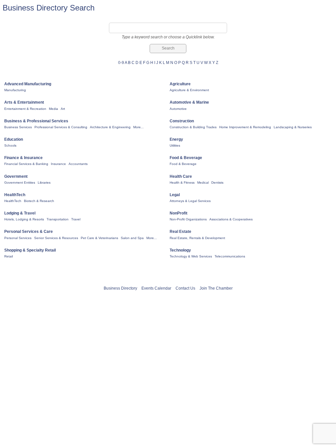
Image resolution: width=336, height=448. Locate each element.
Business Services (18, 127)
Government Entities (19, 182)
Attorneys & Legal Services (190, 201)
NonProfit (178, 213)
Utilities (175, 145)
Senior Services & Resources (56, 238)
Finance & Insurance (23, 157)
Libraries (44, 182)
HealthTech (14, 195)
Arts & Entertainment (24, 102)
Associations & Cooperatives (231, 219)
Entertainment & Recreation (25, 109)
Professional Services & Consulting (60, 127)
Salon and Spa (132, 238)
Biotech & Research (39, 201)
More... (138, 127)
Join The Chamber (216, 288)
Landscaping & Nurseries (293, 127)
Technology (180, 250)
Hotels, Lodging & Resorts (24, 219)
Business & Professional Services (36, 121)
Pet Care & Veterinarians (99, 238)
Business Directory (120, 288)
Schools (10, 145)
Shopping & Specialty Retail (30, 250)
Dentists (217, 182)
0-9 (121, 62)
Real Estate (180, 231)
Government (16, 176)
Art (63, 109)
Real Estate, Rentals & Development (197, 238)
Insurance (58, 164)
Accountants (78, 164)
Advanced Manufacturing (27, 84)
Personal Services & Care (28, 231)
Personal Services (18, 238)
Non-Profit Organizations (188, 219)
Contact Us (185, 288)
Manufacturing (15, 90)
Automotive (178, 109)
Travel (75, 219)
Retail (8, 256)
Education (13, 139)
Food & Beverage (186, 157)
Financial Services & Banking (26, 164)
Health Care (181, 176)
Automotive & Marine (189, 102)
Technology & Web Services (191, 256)
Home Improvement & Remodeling (245, 127)
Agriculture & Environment (189, 90)
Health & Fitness (182, 182)
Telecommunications (230, 256)
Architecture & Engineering (110, 127)
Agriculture (180, 84)
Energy (176, 139)
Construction (182, 121)
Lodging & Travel (19, 213)
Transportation (58, 219)
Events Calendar (156, 288)
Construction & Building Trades (193, 127)
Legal (175, 195)
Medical (203, 182)
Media (53, 109)
